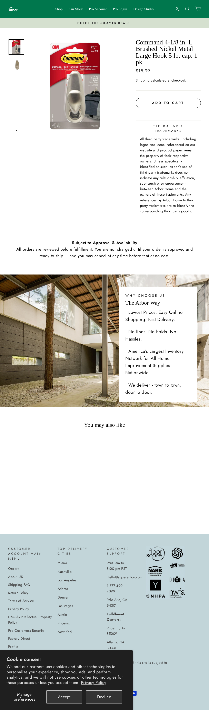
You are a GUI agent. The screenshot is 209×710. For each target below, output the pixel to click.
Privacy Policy (93, 683)
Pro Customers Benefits (26, 630)
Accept (64, 697)
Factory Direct (19, 638)
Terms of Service (21, 600)
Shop (59, 9)
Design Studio (143, 9)
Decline (104, 697)
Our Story (76, 9)
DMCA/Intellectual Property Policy (30, 619)
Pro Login (120, 9)
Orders (13, 568)
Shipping (143, 80)
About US (15, 576)
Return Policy (18, 592)
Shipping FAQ (19, 584)
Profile (13, 646)
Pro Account (98, 9)
